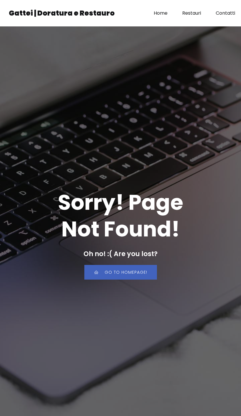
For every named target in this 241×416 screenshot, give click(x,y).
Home (161, 13)
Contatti (225, 13)
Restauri (191, 13)
